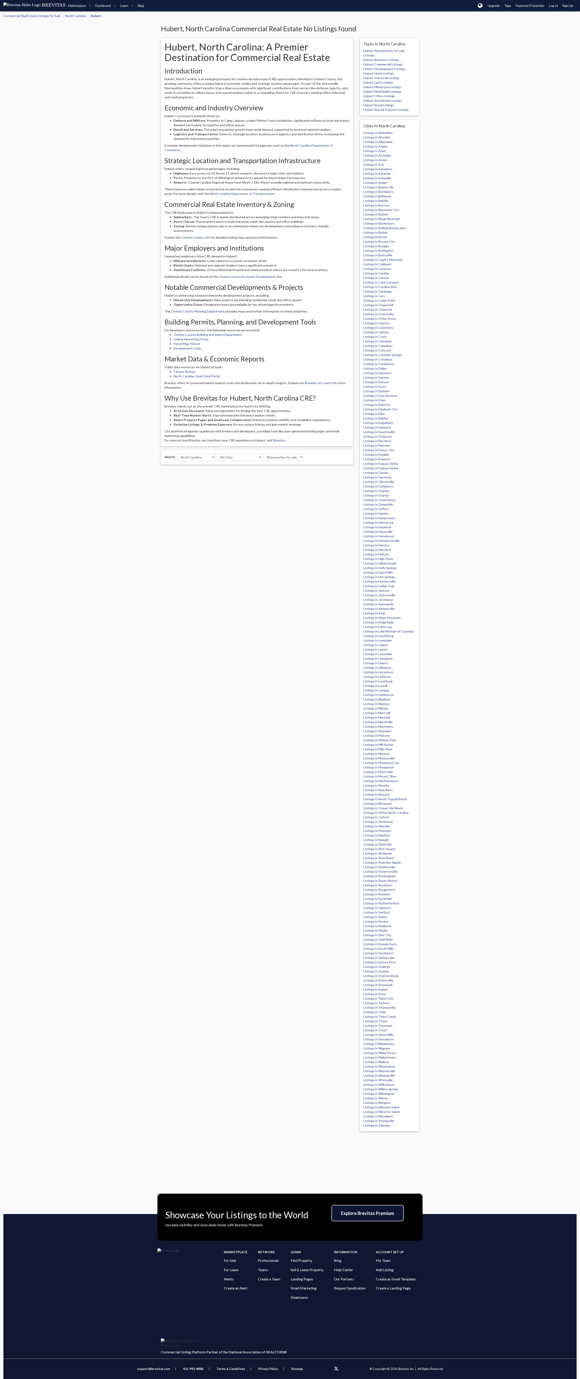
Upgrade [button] (494, 5)
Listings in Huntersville (379, 581)
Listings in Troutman (377, 1026)
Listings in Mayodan (377, 731)
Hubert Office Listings (379, 96)
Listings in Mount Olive (379, 776)
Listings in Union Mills (378, 1035)
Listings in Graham (376, 491)
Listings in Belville (375, 201)
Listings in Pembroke (378, 822)
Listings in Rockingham (379, 876)
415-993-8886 (193, 1369)
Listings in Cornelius (377, 359)
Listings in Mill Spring (378, 744)
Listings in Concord (377, 350)
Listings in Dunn (374, 386)
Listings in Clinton (376, 332)
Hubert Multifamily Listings (382, 91)
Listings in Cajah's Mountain (383, 260)
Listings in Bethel (375, 214)
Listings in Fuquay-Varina (380, 468)
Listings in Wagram (376, 1048)
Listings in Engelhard (378, 423)
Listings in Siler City (377, 935)
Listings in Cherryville (378, 314)
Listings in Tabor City (378, 998)
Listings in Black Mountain (381, 219)
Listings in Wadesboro (379, 1044)
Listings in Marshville (378, 722)
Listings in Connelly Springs (382, 355)
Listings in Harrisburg (378, 522)
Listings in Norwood (377, 803)
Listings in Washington (379, 1066)
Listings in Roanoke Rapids (382, 862)
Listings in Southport (378, 953)
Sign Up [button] (567, 5)
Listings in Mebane (376, 735)
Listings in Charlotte (377, 309)
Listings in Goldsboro (378, 486)
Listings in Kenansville (379, 609)
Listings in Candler (376, 273)
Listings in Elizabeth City (380, 409)
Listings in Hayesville (378, 531)
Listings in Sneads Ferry (380, 944)
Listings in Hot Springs (379, 577)
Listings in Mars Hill (376, 713)
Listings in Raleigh (376, 840)
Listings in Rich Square (379, 849)
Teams (263, 1270)
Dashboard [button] (103, 5)
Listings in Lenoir (375, 649)
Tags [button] (507, 5)
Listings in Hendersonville (381, 541)
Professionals (268, 1260)
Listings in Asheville (377, 178)
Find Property (301, 1260)
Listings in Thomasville (379, 1007)
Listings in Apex (374, 151)
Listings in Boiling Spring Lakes (384, 228)
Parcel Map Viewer (187, 344)
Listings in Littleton (377, 677)
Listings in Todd (374, 1012)
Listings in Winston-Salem (381, 1112)
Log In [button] (553, 5)
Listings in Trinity (375, 1021)
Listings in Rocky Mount (380, 880)
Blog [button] (141, 5)
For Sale (230, 1260)
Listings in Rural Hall (377, 899)
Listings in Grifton (376, 509)
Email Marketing (304, 1288)
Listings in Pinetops (377, 831)
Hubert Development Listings (384, 69)
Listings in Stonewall (377, 985)
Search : (170, 457)
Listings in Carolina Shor (380, 287)
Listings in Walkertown (379, 1057)
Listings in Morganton (378, 767)
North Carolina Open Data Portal (197, 376)
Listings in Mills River (378, 749)
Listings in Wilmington (379, 1093)
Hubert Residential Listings (382, 100)
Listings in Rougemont (379, 890)
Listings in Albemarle (378, 142)
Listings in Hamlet (376, 513)
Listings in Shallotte (377, 926)
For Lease (231, 1270)
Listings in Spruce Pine (379, 962)
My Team (383, 1260)
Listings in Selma (375, 917)
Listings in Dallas (375, 368)
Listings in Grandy (376, 495)
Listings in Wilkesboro (378, 1084)
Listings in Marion (375, 708)
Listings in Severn (375, 921)
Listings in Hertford (377, 550)
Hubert (96, 16)
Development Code (187, 348)
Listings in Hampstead (379, 518)
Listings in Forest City (378, 450)
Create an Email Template (396, 1279)
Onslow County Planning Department (198, 311)
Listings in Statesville (378, 980)
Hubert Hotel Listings (378, 73)
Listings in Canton (376, 278)
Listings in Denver (376, 382)
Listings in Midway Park (379, 740)
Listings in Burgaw (376, 246)
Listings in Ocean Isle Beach (383, 808)
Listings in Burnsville (377, 255)
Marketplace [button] (77, 5)
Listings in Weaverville (379, 1075)
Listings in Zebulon (376, 1125)
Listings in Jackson (376, 590)
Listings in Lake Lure (377, 627)
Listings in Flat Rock (377, 441)
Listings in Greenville (378, 504)
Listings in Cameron (377, 269)
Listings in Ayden (375, 182)
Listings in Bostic (375, 237)
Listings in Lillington (377, 667)
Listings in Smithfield (378, 939)
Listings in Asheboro (377, 169)
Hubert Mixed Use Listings (382, 87)
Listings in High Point (378, 559)
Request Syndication (349, 1288)
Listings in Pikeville (376, 826)
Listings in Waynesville (379, 1071)
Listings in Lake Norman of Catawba (388, 631)
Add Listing (385, 1270)
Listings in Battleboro (378, 192)
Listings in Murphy (376, 785)
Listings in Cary (374, 296)
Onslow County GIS (195, 237)
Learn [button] (124, 5)
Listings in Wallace (376, 1062)
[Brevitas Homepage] (190, 1250)
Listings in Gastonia (377, 477)
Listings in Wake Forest (379, 1053)
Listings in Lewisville (377, 654)
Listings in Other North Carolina (385, 812)
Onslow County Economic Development (247, 277)
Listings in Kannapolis (378, 604)
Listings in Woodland (378, 1116)
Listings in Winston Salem (381, 1107)
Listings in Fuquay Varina (380, 463)
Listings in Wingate (377, 1103)
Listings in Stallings (376, 967)
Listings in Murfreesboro (380, 781)
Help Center (343, 1270)
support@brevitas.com (153, 1369)
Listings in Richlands (377, 853)
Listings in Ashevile (377, 173)
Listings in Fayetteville (379, 432)
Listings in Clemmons (378, 328)
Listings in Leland (375, 645)
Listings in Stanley (376, 971)
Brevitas (279, 440)
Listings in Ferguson (377, 436)
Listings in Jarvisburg (378, 599)
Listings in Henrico (376, 545)
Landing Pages (302, 1279)
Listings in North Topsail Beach (385, 799)
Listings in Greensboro (379, 500)
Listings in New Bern (377, 790)
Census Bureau (184, 371)
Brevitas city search (319, 383)
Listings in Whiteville (378, 1080)
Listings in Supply (375, 989)
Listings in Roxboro (376, 894)
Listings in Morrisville (378, 772)
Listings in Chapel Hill (378, 305)
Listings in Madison (376, 699)
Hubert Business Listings (381, 60)
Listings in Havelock (377, 527)
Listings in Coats (375, 337)
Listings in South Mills (378, 948)
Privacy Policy (268, 1369)
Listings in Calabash (377, 264)
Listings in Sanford (376, 912)
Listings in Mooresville (379, 758)
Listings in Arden (375, 160)
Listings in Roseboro (377, 885)
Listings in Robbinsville (379, 867)
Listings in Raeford (376, 835)
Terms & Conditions (231, 1369)
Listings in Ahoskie (376, 137)
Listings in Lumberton (378, 695)
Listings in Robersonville (380, 871)
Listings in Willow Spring (380, 1089)
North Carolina (75, 16)
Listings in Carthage (377, 291)
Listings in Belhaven (377, 196)
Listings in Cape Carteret (381, 282)
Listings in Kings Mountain (382, 618)
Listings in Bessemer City (381, 210)
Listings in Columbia (377, 341)
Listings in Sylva (374, 994)
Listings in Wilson (375, 1098)
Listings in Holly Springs (380, 568)
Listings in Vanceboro (378, 1039)
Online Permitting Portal (191, 339)
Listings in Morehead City (381, 763)
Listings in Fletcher (376, 445)
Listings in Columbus (378, 346)
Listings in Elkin (374, 414)
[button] (480, 5)
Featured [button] (530, 5)
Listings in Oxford (376, 817)
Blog (337, 1260)
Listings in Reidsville (377, 844)
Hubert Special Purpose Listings (386, 109)
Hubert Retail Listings (378, 105)
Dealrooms (299, 1297)
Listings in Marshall (376, 717)
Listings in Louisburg (377, 681)
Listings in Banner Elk (378, 187)
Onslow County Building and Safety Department (208, 335)
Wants (229, 1279)
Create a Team (269, 1279)
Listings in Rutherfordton (381, 903)
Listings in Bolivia (375, 232)
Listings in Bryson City (379, 241)
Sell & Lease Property (307, 1270)
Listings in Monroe (376, 754)
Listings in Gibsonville (378, 482)
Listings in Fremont (376, 459)
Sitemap (297, 1369)
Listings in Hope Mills (378, 572)
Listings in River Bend (378, 858)
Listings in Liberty (375, 663)
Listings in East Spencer (380, 395)
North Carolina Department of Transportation (242, 194)
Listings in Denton (376, 377)
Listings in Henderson (378, 536)
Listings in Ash (373, 164)
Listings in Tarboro (376, 1003)
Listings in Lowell (375, 686)
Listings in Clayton (376, 323)
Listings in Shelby (375, 930)
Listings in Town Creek (379, 1016)
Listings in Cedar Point (379, 300)
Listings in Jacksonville (379, 595)
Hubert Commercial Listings (383, 64)
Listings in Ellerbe (375, 418)
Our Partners (344, 1279)
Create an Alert (235, 1288)
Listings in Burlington (378, 250)
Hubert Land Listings (378, 82)
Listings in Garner (375, 473)
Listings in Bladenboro (379, 223)
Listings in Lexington (378, 658)
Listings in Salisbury (377, 908)
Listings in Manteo (376, 704)
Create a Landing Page (393, 1288)
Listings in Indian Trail (378, 586)
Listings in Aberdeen (378, 133)
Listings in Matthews (378, 726)
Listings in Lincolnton (378, 672)
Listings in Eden (374, 400)
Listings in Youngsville (378, 1121)
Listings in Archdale (377, 155)
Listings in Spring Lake (379, 958)
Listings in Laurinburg (378, 636)
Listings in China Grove (379, 318)
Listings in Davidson (377, 373)
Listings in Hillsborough (379, 563)
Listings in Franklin (376, 454)
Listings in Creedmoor (378, 364)
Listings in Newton (376, 794)
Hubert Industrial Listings (381, 78)
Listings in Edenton (377, 405)
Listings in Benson (376, 205)
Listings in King (374, 613)
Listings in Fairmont (377, 427)
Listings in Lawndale (377, 640)
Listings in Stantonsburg (380, 976)
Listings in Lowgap (376, 690)
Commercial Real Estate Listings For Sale (31, 16)
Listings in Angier (375, 146)
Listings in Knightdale (378, 622)
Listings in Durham (376, 391)
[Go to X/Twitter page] (336, 1369)
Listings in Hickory (376, 554)
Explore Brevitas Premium (367, 1213)
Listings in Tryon (375, 1030)
